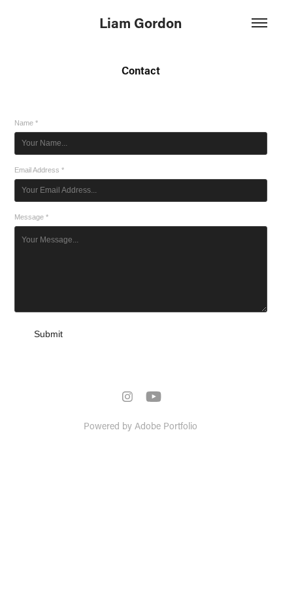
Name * (26, 123)
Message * (31, 217)
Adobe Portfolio (166, 426)
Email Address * (39, 170)
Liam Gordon (140, 23)
